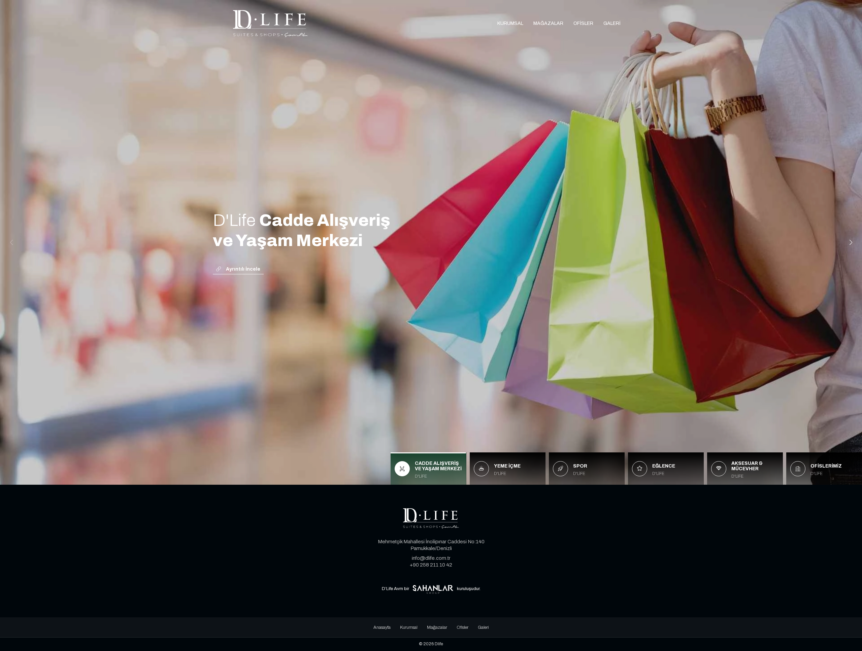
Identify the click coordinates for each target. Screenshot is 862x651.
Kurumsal (510, 23)
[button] (850, 242)
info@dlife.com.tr (431, 558)
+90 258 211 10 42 (431, 565)
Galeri (612, 23)
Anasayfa (382, 627)
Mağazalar (548, 23)
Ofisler (583, 23)
